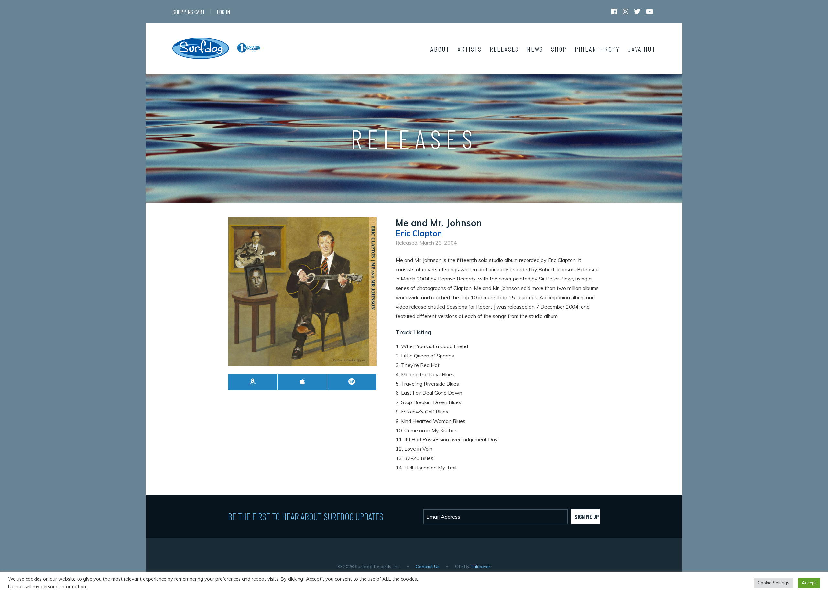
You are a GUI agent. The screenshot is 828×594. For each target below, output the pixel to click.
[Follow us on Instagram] (625, 13)
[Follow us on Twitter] (637, 13)
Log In (223, 11)
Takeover (480, 566)
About (440, 49)
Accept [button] (809, 582)
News (535, 49)
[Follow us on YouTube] (649, 13)
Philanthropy (597, 49)
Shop (559, 49)
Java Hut (642, 49)
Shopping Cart (188, 11)
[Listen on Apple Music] (302, 382)
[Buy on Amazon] (253, 382)
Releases (504, 49)
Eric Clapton (419, 233)
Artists (470, 49)
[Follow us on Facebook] (614, 13)
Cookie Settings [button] (773, 582)
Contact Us (428, 566)
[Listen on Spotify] (352, 382)
